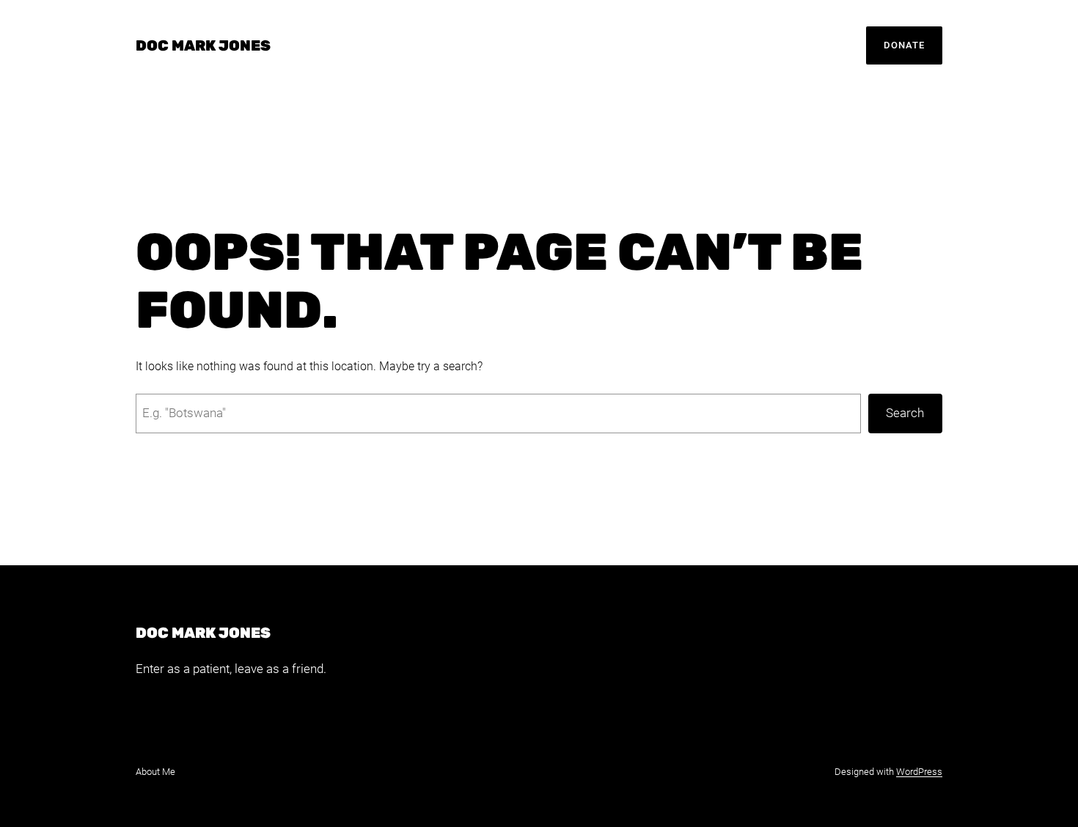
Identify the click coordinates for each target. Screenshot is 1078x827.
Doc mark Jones (203, 45)
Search (905, 412)
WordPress (919, 771)
